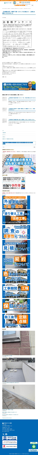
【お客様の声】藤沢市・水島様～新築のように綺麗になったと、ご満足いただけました (21, 109)
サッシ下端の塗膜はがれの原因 (7, 355)
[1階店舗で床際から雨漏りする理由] (18, 397)
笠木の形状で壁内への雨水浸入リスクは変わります (10, 414)
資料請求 (23, 5)
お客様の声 (8, 8)
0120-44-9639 (25, 2)
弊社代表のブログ (22, 142)
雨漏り (4, 143)
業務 (28, 142)
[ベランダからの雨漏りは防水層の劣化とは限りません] (18, 370)
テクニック (10, 142)
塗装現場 (18, 142)
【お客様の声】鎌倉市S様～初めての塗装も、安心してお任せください (21, 119)
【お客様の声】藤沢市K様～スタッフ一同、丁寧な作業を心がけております (22, 98)
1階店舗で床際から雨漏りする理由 (7, 409)
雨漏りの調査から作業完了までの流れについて (9, 412)
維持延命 (31, 142)
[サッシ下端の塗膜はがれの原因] (18, 343)
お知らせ (4, 136)
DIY (3, 130)
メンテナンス (14, 142)
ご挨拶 (7, 142)
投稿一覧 (5, 8)
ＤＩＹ (4, 142)
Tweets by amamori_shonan (7, 417)
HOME (3, 8)
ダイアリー (4, 134)
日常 (26, 142)
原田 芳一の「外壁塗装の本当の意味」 (8, 138)
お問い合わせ (17, 5)
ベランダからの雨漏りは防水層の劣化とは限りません (10, 382)
